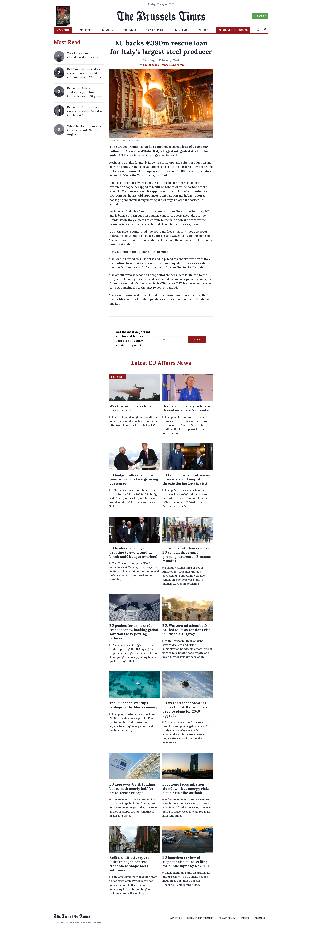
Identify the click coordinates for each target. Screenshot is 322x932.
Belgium (108, 30)
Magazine (63, 30)
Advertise (176, 917)
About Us (260, 917)
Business (130, 30)
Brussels (85, 30)
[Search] (258, 30)
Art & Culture (155, 30)
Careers (245, 917)
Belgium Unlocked (233, 30)
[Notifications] (265, 30)
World (203, 30)
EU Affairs (182, 30)
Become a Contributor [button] (200, 917)
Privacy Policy (227, 917)
